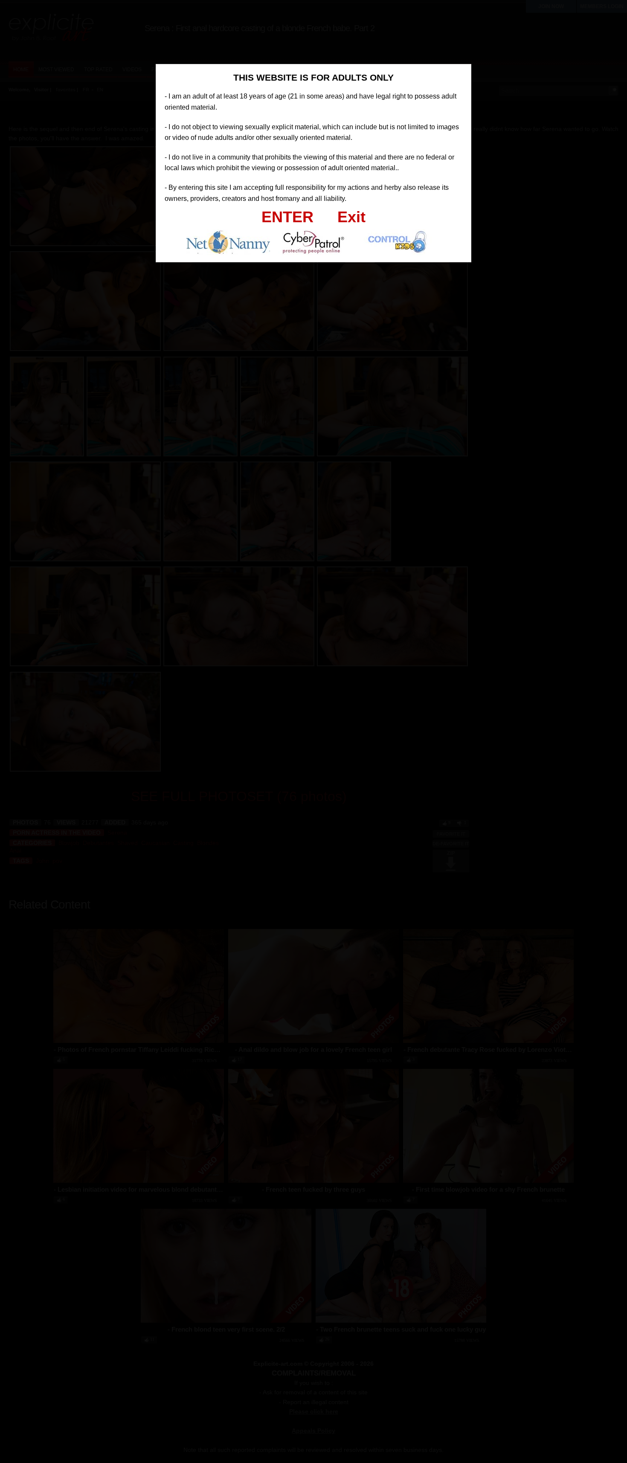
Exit (351, 217)
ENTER (287, 217)
